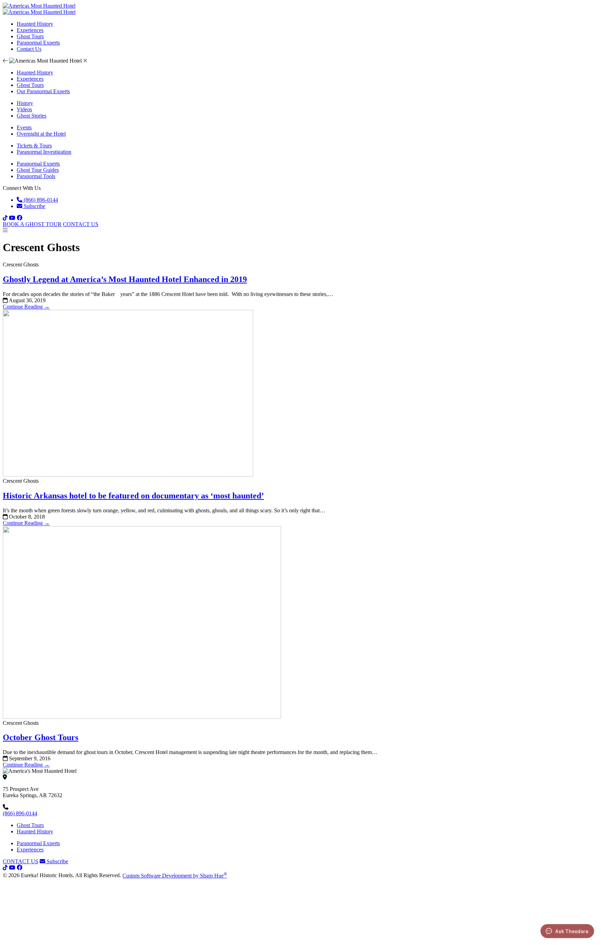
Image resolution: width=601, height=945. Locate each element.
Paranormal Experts (38, 43)
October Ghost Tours (40, 737)
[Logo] (39, 6)
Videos (24, 109)
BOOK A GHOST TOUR (32, 224)
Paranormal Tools (36, 176)
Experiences (30, 30)
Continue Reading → (26, 307)
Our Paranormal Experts (43, 91)
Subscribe (33, 206)
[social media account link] (5, 868)
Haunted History (35, 24)
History (25, 103)
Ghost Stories (31, 116)
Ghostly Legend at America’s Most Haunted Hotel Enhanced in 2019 (125, 279)
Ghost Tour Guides (38, 170)
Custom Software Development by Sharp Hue (174, 876)
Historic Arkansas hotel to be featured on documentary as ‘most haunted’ (133, 495)
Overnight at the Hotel (41, 134)
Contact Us (29, 49)
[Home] (39, 12)
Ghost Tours (30, 36)
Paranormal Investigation (44, 152)
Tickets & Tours (34, 146)
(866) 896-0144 (40, 200)
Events (24, 127)
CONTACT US (80, 224)
